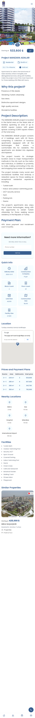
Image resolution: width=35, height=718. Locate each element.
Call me (17, 253)
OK (27, 339)
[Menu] (32, 4)
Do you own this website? (10, 339)
